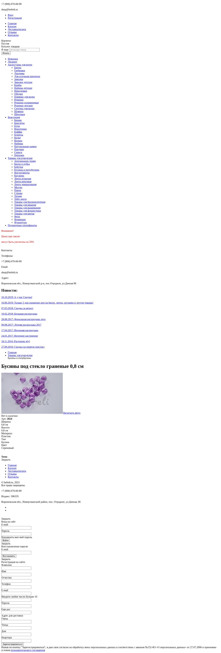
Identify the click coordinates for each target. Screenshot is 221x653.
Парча (17, 190)
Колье (17, 137)
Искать (6, 53)
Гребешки (19, 70)
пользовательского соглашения (28, 650)
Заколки (18, 79)
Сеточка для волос (24, 108)
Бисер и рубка (22, 164)
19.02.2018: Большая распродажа (19, 313)
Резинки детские (23, 105)
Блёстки (18, 167)
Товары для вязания (25, 204)
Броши (18, 120)
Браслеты (19, 123)
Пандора (19, 149)
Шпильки (19, 114)
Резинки (18, 99)
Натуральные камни (25, 146)
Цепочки (19, 155)
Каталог (12, 26)
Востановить (9, 556)
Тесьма (18, 196)
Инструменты (22, 172)
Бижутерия (14, 117)
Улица (4, 624)
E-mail (4, 524)
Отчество (6, 577)
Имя (3, 571)
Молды (18, 187)
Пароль (5, 531)
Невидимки (20, 91)
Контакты (13, 35)
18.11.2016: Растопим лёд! (15, 341)
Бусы (17, 126)
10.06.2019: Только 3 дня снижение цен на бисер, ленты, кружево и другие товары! (47, 302)
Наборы (18, 143)
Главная (12, 23)
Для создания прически (27, 76)
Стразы (18, 193)
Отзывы (12, 32)
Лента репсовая (22, 181)
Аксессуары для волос (20, 64)
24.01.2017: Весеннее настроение (19, 335)
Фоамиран (20, 219)
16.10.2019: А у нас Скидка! (16, 297)
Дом (3, 631)
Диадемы (19, 73)
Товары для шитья (24, 213)
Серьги (18, 152)
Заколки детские (23, 82)
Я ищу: (5, 49)
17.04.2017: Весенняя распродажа (19, 330)
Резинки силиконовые (26, 102)
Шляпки (18, 111)
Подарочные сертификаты (22, 225)
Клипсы (18, 134)
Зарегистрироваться (12, 644)
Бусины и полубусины (26, 169)
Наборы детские (23, 88)
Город (4, 618)
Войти (5, 540)
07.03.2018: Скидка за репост (17, 308)
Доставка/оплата (17, 29)
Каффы (18, 131)
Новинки (13, 58)
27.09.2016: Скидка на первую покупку (23, 346)
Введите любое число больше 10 (19, 596)
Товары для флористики (27, 210)
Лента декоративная (25, 184)
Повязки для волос (24, 96)
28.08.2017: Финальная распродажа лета (23, 319)
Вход (10, 15)
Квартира (6, 637)
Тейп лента (20, 199)
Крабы (18, 85)
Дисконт (12, 61)
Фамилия (6, 565)
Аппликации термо (25, 161)
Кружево (19, 175)
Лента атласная (22, 178)
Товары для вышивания (27, 207)
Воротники (20, 129)
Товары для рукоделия (20, 158)
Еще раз (5, 609)
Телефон (6, 584)
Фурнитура (20, 222)
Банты (17, 67)
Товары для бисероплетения (29, 202)
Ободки (18, 93)
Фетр (17, 216)
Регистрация (15, 18)
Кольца (18, 140)
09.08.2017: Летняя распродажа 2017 (21, 324)
